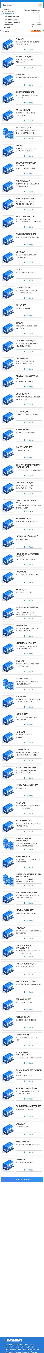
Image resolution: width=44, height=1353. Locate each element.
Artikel (7, 27)
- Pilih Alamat (39, 23)
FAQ (38, 12)
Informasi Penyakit (12, 16)
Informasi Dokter (11, 19)
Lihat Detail (28, 49)
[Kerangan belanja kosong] (7, 4)
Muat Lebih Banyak (23, 1179)
